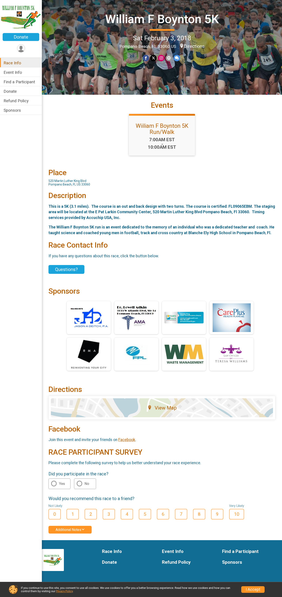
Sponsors (12, 110)
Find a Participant (19, 82)
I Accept (253, 589)
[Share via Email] (169, 58)
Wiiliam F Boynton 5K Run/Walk (162, 128)
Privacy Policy (64, 591)
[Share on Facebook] (146, 58)
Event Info (13, 72)
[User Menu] (21, 48)
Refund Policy (16, 100)
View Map (166, 408)
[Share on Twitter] (153, 58)
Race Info (12, 63)
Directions (194, 46)
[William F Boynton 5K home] (21, 17)
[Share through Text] (176, 58)
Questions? (66, 269)
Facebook (126, 440)
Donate (21, 37)
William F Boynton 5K (162, 19)
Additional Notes (68, 530)
